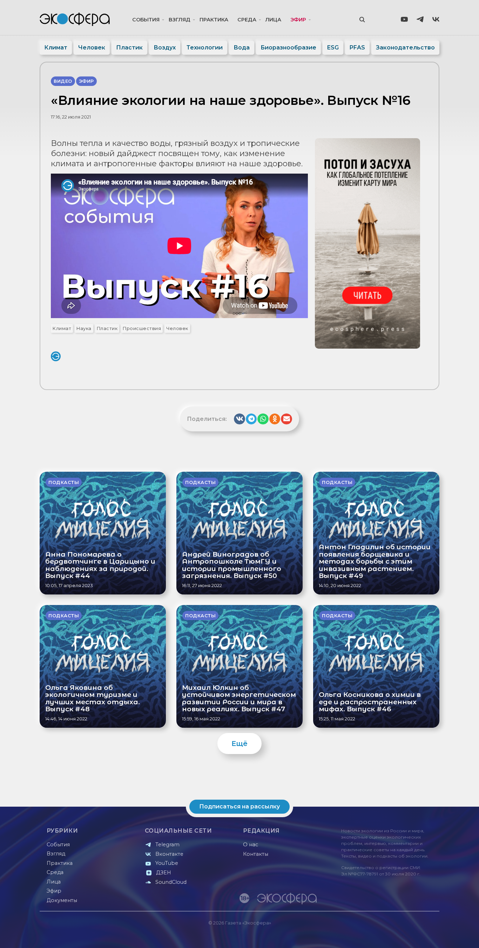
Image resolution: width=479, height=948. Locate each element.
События (146, 19)
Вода (242, 47)
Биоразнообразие (288, 47)
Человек (91, 47)
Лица (273, 19)
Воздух (165, 47)
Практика (214, 19)
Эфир (298, 19)
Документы (62, 900)
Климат (55, 47)
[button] (239, 419)
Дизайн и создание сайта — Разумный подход (396, 935)
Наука (84, 328)
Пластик (129, 47)
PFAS (357, 47)
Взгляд (179, 19)
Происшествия (142, 328)
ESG (333, 47)
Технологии (205, 47)
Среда (246, 19)
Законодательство (405, 47)
